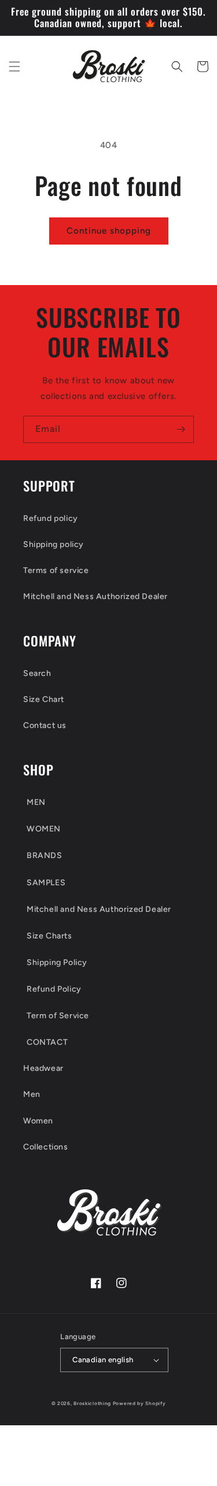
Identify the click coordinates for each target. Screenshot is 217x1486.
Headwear (43, 1068)
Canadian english (102, 1359)
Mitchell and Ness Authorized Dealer (95, 596)
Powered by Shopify (139, 1403)
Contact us (45, 725)
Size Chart (43, 699)
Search (37, 673)
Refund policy (50, 518)
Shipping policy (53, 544)
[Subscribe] (180, 429)
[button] (14, 66)
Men (32, 1094)
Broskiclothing (92, 1403)
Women (38, 1121)
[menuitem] (108, 802)
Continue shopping (109, 231)
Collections (45, 1147)
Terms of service (56, 570)
